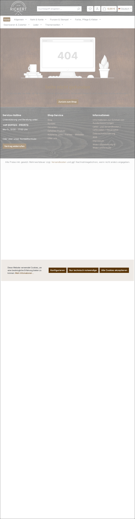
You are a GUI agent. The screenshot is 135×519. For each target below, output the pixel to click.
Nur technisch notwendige (83, 270)
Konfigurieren (57, 270)
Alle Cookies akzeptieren (114, 270)
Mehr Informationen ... (24, 273)
